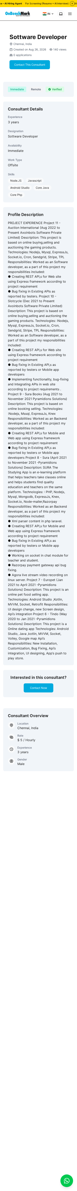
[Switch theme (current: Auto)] (60, 13)
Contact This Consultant (29, 64)
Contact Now (38, 687)
